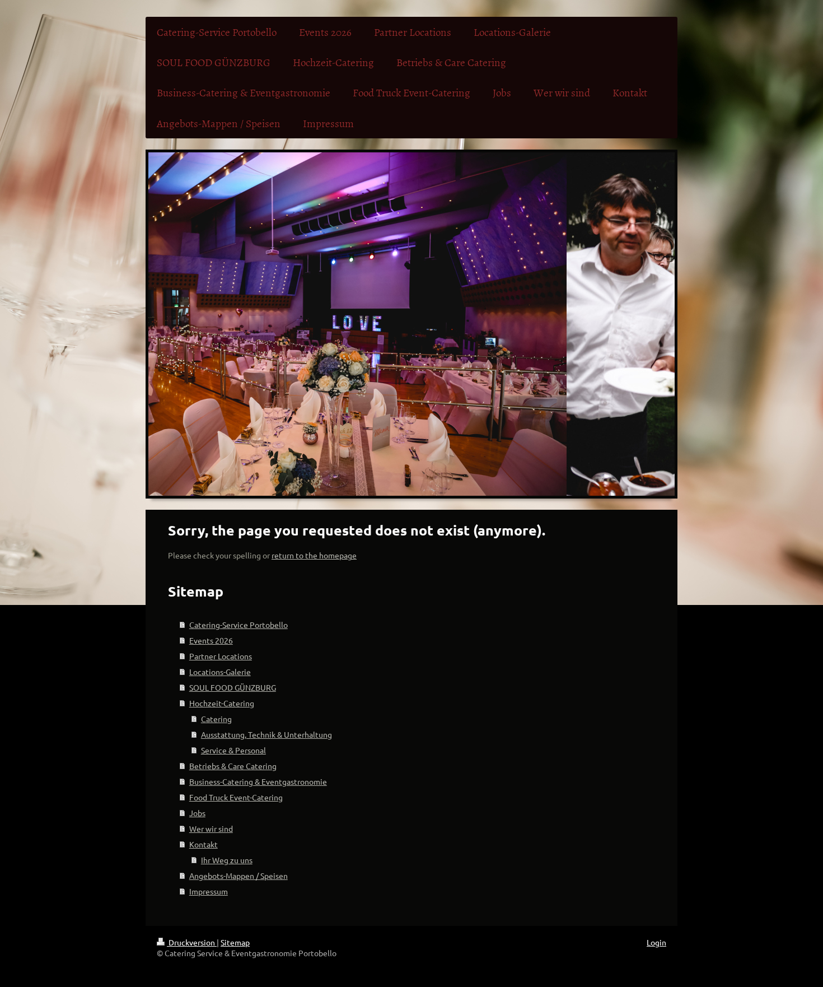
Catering (216, 719)
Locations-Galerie (220, 672)
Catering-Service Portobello (238, 625)
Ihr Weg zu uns (226, 860)
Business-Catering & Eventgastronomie (258, 781)
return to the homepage (314, 555)
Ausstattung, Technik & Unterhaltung (266, 734)
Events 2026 (211, 640)
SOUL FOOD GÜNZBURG (232, 687)
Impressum (208, 891)
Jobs (197, 813)
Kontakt (203, 844)
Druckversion (192, 942)
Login (656, 942)
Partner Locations (220, 656)
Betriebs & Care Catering (233, 766)
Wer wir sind (211, 828)
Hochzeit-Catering (221, 703)
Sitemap (235, 942)
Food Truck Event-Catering (236, 797)
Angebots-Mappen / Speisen (238, 875)
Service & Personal (233, 750)
